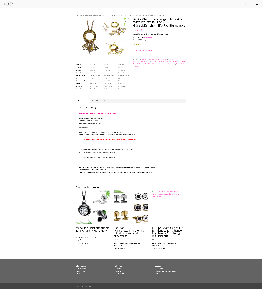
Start (77, 15)
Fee (146, 64)
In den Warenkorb (144, 50)
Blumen (165, 61)
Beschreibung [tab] (82, 101)
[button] (125, 21)
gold (161, 64)
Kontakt (118, 276)
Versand (118, 271)
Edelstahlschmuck (89, 15)
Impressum (80, 276)
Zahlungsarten (120, 273)
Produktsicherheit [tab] (98, 101)
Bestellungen (243, 4)
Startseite (219, 4)
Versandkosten (148, 37)
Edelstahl (178, 61)
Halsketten (171, 59)
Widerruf (157, 273)
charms (171, 61)
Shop (226, 4)
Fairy (135, 64)
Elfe (183, 61)
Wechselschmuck (139, 61)
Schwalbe (136, 66)
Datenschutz (81, 271)
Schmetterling (181, 64)
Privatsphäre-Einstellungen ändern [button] (165, 271)
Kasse (252, 4)
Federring (140, 64)
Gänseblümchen (153, 64)
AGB (78, 273)
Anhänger (158, 61)
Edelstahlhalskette (101, 15)
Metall (173, 64)
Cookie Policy (159, 268)
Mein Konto (233, 4)
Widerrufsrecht (81, 268)
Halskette (167, 64)
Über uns (119, 268)
